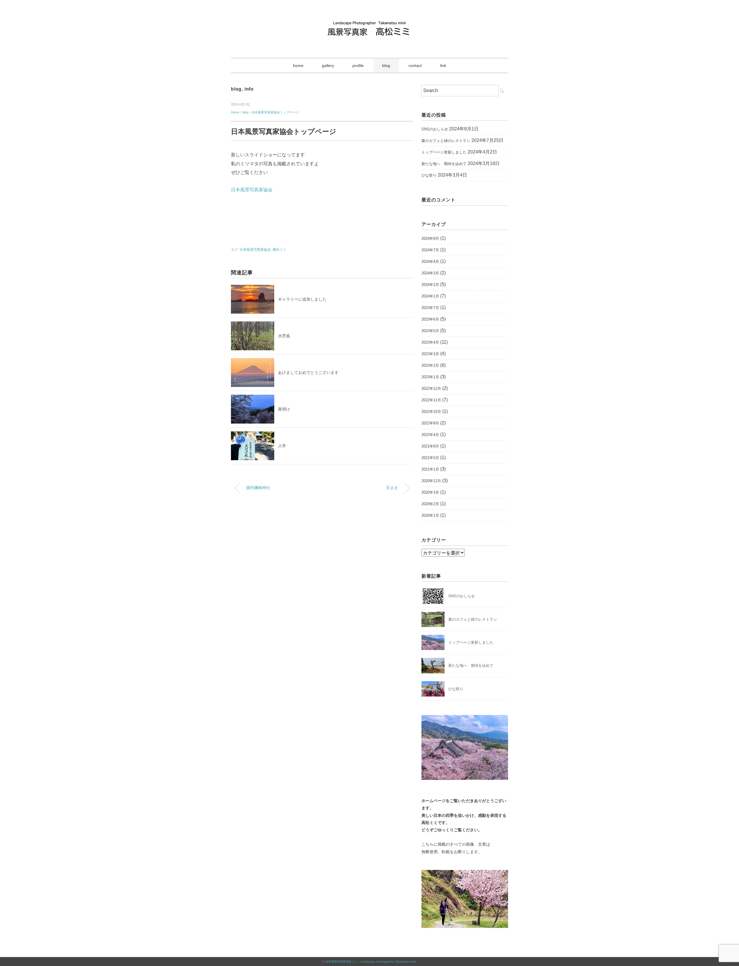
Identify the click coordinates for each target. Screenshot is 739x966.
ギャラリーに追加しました (302, 299)
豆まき (392, 487)
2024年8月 (430, 238)
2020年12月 (431, 481)
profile (358, 65)
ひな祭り (428, 175)
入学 (282, 445)
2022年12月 (431, 388)
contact (415, 65)
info (249, 89)
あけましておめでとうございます (308, 372)
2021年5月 (430, 458)
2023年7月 (430, 308)
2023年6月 (430, 319)
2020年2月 (430, 504)
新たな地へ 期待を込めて (443, 164)
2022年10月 (431, 411)
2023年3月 (430, 354)
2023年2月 (430, 365)
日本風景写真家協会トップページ (275, 112)
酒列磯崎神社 (258, 487)
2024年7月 (430, 250)
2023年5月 (430, 331)
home (298, 65)
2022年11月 (431, 400)
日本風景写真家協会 (252, 189)
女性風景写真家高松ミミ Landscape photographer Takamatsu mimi (371, 961)
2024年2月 (430, 284)
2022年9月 (430, 423)
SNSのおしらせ (434, 129)
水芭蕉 (284, 336)
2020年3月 (430, 492)
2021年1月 (430, 469)
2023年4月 (430, 342)
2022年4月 (430, 435)
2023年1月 (430, 377)
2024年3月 (430, 273)
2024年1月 (430, 296)
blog (386, 65)
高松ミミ (279, 250)
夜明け (284, 409)
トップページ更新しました (443, 152)
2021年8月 (430, 446)
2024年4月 (430, 261)
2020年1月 (430, 515)
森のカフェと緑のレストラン (445, 140)
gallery (328, 65)
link (443, 65)
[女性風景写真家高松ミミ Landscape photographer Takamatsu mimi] (369, 21)
